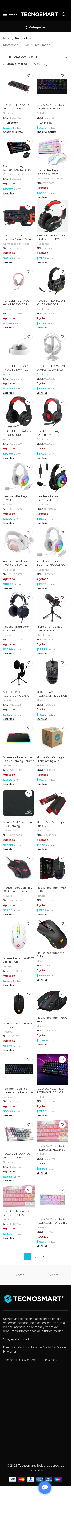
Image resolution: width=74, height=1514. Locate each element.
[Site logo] (39, 14)
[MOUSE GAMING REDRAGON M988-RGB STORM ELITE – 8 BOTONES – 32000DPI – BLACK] (52, 673)
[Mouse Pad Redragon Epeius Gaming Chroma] (19, 738)
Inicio (7, 38)
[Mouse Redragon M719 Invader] (19, 1004)
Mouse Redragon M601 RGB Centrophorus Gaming (18, 891)
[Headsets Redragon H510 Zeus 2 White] (19, 542)
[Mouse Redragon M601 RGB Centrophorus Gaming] (19, 868)
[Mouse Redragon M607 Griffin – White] (19, 936)
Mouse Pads (10, 765)
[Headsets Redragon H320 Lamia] (19, 477)
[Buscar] (64, 14)
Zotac (20, 1275)
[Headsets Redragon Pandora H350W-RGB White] (52, 542)
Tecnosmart (26, 1465)
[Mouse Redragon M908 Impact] (52, 1001)
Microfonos (43, 634)
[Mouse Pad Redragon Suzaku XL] (52, 803)
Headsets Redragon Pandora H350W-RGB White (51, 565)
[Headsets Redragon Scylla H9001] (19, 608)
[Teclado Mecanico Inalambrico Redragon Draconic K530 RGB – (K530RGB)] (19, 1069)
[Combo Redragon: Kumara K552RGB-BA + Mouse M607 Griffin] (19, 149)
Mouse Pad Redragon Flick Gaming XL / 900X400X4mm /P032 (51, 761)
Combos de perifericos (16, 174)
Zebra (54, 1275)
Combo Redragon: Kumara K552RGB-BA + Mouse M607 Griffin (18, 170)
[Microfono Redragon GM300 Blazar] (52, 608)
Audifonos (43, 243)
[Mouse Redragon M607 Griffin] (52, 868)
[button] (13, 132)
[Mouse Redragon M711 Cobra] (52, 934)
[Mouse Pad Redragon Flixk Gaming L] (19, 803)
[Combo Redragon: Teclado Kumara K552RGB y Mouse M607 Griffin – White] (52, 151)
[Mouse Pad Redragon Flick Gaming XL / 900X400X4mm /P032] (52, 738)
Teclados (8, 113)
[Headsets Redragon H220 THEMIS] (52, 412)
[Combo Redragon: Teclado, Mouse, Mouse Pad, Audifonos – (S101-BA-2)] (19, 216)
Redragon (44, 64)
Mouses (41, 700)
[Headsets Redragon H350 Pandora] (52, 477)
